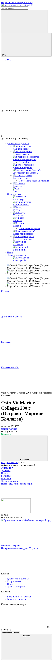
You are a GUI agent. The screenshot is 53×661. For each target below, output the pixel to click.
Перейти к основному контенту (17, 2)
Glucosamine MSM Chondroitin (34, 180)
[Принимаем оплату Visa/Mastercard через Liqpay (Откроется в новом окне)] (26, 520)
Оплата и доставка (16, 599)
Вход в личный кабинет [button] (19, 596)
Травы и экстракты (16, 255)
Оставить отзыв (9, 429)
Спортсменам (14, 194)
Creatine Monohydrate (29, 228)
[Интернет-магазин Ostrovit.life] (16, 512)
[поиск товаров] (24, 21)
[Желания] (26, 98)
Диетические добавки (18, 143)
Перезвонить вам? (10, 633)
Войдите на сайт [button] (9, 462)
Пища (10, 252)
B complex (24, 162)
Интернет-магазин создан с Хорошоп (20, 548)
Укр (9, 60)
